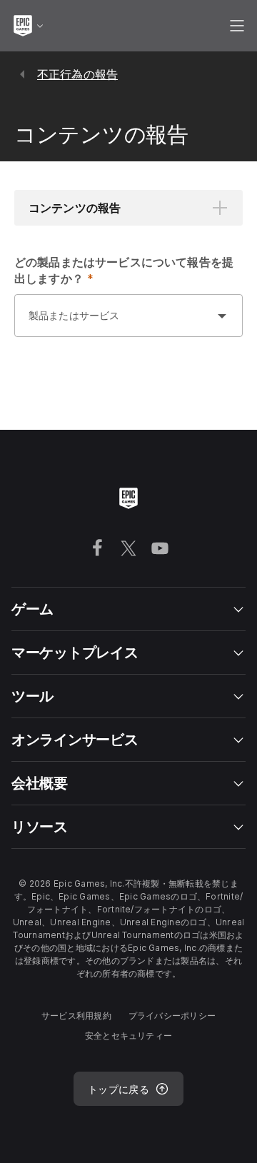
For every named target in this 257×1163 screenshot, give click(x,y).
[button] (128, 208)
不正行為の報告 (77, 74)
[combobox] (114, 323)
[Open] (222, 315)
